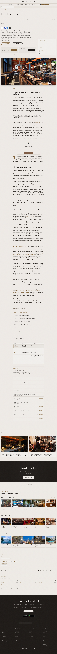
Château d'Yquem (45, 628)
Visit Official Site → (28, 484)
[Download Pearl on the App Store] (25, 616)
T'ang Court (15, 349)
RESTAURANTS (10, 4)
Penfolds (44, 632)
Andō (14, 352)
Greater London (4, 643)
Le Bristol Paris (17, 632)
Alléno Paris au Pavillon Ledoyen (23, 290)
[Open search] (38, 5)
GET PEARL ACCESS (28, 611)
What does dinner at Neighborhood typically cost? (23, 328)
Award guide (41, 377)
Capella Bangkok (17, 628)
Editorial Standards (45, 643)
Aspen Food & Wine (31, 637)
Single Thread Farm (4, 628)
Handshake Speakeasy (32, 628)
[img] (2, 28)
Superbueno (30, 631)
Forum (25, 158)
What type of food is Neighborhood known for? (23, 324)
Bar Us (30, 632)
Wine (16, 639)
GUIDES (30, 4)
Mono (15, 355)
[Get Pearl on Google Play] (32, 616)
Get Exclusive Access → (45, 4)
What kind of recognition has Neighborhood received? (24, 318)
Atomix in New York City (29, 254)
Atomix (3, 631)
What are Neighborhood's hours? (20, 331)
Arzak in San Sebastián (24, 292)
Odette (3, 632)
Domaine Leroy (45, 631)
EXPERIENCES (26, 4)
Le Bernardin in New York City (30, 244)
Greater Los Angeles (4, 641)
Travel (16, 640)
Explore (44, 637)
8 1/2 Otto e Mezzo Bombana (19, 124)
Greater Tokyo (4, 639)
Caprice (36, 122)
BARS (18, 4)
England (3, 640)
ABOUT (44, 636)
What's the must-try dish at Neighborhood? (22, 321)
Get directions (41, 51)
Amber (39, 122)
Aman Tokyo (17, 631)
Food (16, 637)
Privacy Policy (44, 644)
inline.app (40, 48)
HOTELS (15, 4)
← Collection (3, 9)
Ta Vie (20, 158)
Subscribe (35, 622)
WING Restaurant (16, 362)
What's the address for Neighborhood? (21, 315)
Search (44, 639)
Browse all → (53, 497)
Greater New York (4, 637)
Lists (43, 640)
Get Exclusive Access (28, 477)
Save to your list (17, 43)
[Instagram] (28, 651)
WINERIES (21, 4)
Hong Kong (3, 11)
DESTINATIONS (4, 636)
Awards (44, 641)
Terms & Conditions (45, 645)
